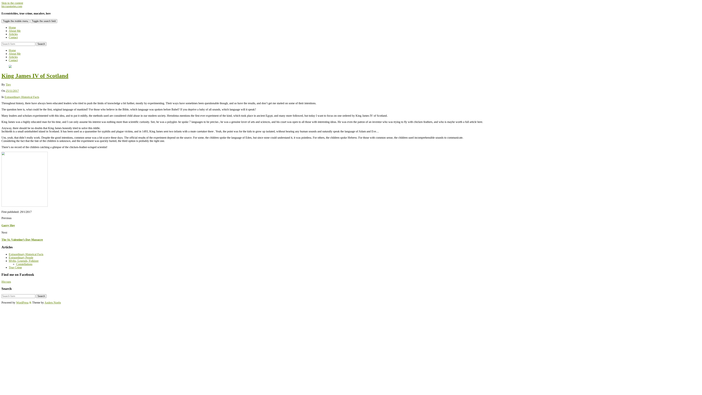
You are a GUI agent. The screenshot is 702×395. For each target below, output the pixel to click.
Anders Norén (52, 302)
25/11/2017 (12, 90)
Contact (13, 37)
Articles (13, 34)
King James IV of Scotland (34, 75)
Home (12, 27)
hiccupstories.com (11, 6)
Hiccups (6, 281)
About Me (15, 30)
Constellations (24, 264)
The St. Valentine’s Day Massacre (22, 239)
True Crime (15, 267)
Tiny (8, 84)
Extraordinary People (21, 257)
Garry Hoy (8, 225)
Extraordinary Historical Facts (22, 97)
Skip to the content (12, 3)
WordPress (22, 302)
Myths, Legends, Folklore (24, 260)
